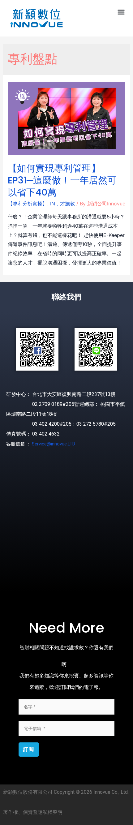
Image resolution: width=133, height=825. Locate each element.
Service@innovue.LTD (53, 444)
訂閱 (28, 749)
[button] (121, 12)
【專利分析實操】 (27, 203)
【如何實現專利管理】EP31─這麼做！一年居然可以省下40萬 (62, 180)
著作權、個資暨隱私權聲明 (32, 812)
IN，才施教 (62, 203)
